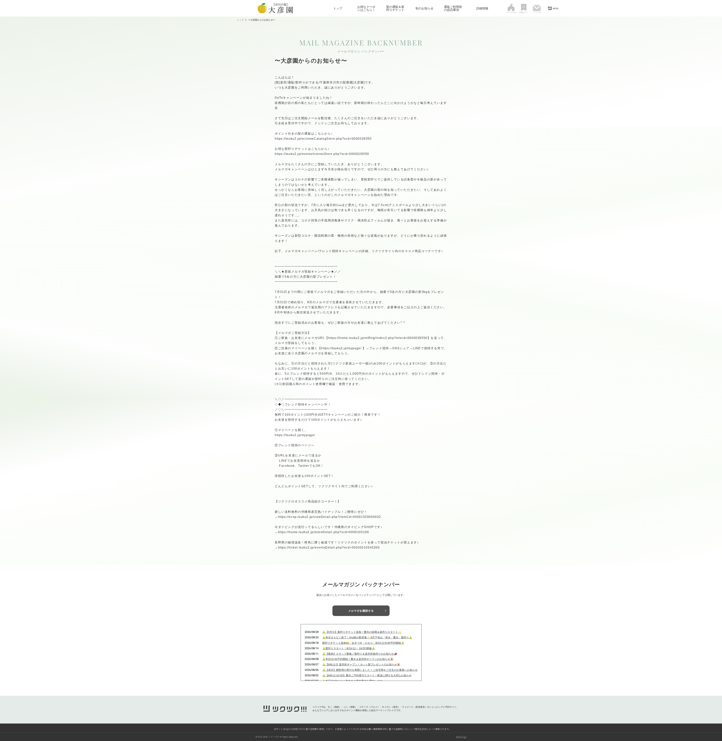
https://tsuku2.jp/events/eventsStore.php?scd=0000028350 (322, 153)
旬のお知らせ (424, 8)
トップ (337, 8)
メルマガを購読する (361, 610)
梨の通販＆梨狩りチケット (395, 8)
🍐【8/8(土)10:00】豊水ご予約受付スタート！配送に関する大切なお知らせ (367, 675)
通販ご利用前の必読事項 (453, 8)
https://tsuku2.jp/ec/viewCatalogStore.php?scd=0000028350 (323, 138)
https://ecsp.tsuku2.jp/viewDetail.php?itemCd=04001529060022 (329, 516)
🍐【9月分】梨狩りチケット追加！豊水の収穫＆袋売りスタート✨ (361, 631)
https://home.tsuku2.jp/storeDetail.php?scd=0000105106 (323, 532)
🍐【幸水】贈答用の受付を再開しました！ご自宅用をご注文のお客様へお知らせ (370, 669)
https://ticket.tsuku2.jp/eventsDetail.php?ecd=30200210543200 (329, 547)
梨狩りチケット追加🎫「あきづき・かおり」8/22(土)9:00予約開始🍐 (363, 642)
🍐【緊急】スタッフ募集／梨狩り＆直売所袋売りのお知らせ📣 (359, 653)
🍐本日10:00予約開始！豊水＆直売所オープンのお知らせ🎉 (357, 659)
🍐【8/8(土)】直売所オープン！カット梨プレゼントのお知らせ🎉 (361, 664)
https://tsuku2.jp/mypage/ (341, 348)
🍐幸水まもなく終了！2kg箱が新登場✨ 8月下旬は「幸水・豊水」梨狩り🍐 (367, 637)
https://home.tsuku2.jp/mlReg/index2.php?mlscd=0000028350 (377, 337)
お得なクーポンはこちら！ (366, 8)
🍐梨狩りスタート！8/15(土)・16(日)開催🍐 (348, 648)
